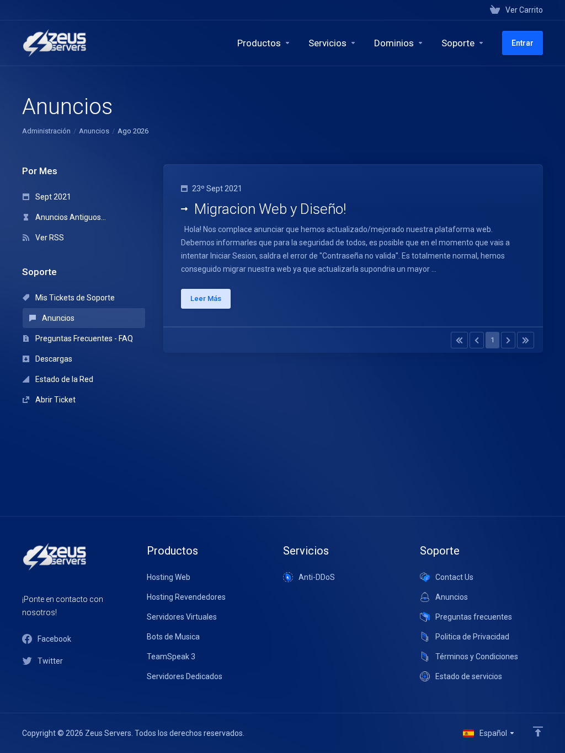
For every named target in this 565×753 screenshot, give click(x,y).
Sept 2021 (52, 196)
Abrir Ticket (55, 399)
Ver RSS (49, 237)
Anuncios (94, 131)
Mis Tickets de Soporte (74, 297)
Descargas (53, 358)
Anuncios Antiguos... (70, 217)
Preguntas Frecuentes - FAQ (83, 338)
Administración (46, 131)
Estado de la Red (63, 379)
